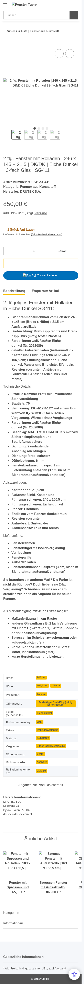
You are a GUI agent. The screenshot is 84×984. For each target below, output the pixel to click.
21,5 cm (41, 770)
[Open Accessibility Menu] (74, 974)
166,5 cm (42, 685)
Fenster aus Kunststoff (38, 186)
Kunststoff (43, 738)
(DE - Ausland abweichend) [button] (46, 234)
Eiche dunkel (44, 713)
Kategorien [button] (11, 912)
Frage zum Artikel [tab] (45, 291)
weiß (39, 722)
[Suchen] (74, 15)
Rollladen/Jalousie (47, 730)
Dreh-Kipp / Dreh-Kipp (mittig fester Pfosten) (55, 703)
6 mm (40, 754)
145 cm (55, 685)
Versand (40, 213)
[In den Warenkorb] (6, 43)
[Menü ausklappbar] (5, 3)
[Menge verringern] (7, 251)
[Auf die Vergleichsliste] (59, 53)
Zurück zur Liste (17, 31)
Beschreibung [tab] (14, 291)
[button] (62, 4)
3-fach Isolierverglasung (51, 746)
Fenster (41, 694)
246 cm (41, 677)
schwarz (42, 762)
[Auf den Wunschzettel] (69, 53)
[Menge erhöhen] (73, 251)
